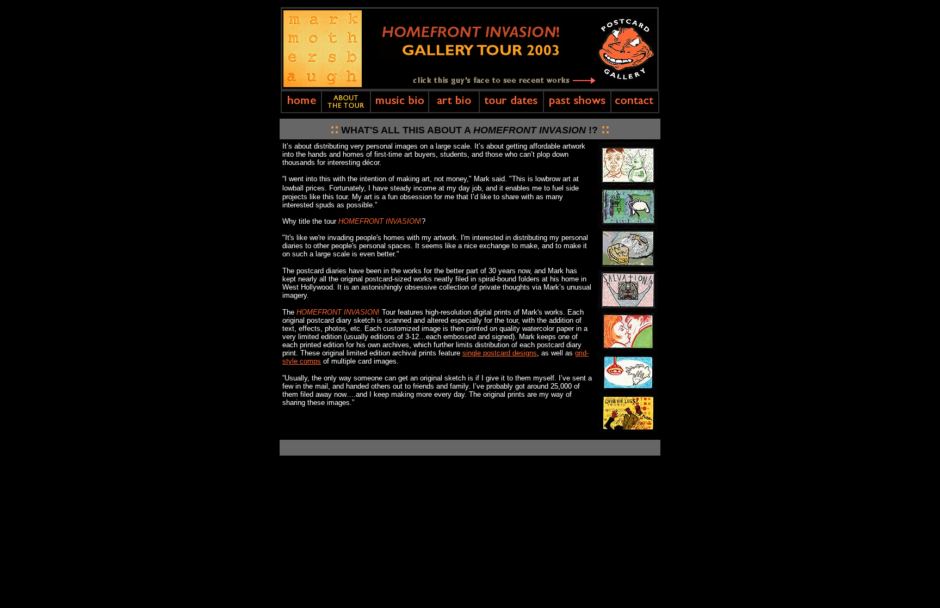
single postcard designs (499, 353)
